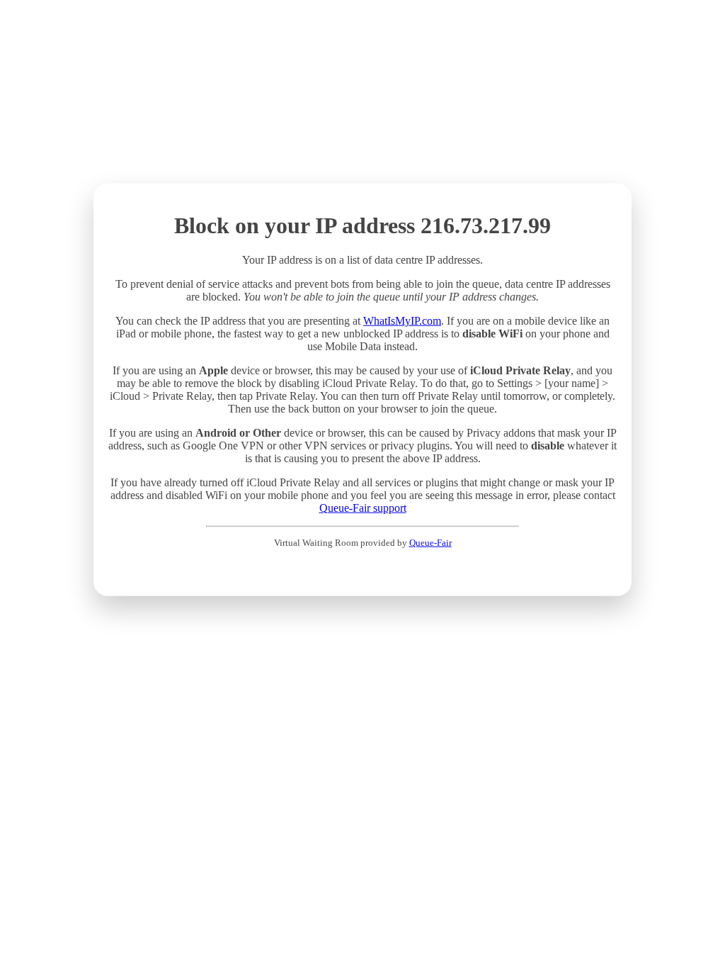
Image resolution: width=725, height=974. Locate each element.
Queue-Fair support (362, 508)
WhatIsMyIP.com (402, 321)
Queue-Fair (430, 542)
